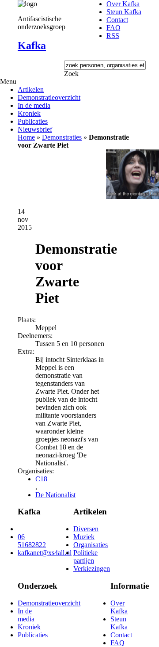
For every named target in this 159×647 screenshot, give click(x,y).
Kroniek (29, 113)
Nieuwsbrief (35, 129)
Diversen (85, 529)
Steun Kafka (123, 11)
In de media (34, 105)
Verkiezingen (91, 568)
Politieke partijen (85, 556)
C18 (41, 479)
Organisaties (90, 544)
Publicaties (33, 121)
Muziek (84, 536)
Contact (117, 19)
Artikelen (31, 89)
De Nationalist (55, 495)
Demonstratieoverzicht (49, 97)
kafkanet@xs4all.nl (45, 552)
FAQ (113, 27)
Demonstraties (62, 137)
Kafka (32, 45)
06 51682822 (32, 540)
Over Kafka (123, 4)
